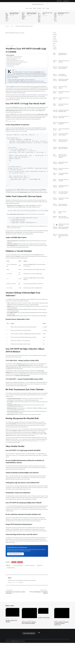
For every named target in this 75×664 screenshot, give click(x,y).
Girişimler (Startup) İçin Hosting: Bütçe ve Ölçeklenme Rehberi (63, 228)
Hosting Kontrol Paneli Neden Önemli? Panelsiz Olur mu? (63, 141)
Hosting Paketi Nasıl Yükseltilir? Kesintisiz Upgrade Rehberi (63, 80)
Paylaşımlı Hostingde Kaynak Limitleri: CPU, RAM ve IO (63, 148)
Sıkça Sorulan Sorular (10, 66)
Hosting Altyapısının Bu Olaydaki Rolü (13, 64)
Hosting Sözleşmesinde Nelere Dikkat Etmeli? (63, 163)
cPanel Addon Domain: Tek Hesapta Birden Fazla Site (62, 54)
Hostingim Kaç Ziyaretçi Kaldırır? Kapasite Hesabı (63, 225)
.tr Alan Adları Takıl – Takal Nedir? (47, 13)
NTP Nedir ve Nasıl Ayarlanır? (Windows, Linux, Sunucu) (32, 13)
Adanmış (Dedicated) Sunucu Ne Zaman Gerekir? (63, 186)
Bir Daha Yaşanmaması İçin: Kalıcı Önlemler (14, 63)
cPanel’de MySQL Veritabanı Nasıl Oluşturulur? (63, 92)
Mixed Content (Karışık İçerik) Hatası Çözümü (63, 105)
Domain (27, 8)
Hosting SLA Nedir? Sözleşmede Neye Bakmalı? (63, 199)
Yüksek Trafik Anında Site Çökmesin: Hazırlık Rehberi (62, 205)
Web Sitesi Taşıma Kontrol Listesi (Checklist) (63, 98)
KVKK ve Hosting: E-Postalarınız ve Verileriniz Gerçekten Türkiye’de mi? (61, 623)
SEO (54, 45)
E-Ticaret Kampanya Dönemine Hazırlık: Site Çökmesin (63, 134)
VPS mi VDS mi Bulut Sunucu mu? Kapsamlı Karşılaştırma (63, 193)
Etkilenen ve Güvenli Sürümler (12, 59)
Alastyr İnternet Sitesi (14, 582)
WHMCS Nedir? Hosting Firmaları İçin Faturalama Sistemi (63, 217)
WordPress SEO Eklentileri (44, 617)
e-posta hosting (20, 439)
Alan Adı (54, 32)
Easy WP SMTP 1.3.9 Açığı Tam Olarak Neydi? (14, 56)
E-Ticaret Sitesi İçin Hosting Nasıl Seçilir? (63, 129)
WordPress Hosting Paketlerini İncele (15, 553)
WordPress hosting (12, 429)
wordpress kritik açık (11, 567)
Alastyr (10, 577)
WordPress (34, 8)
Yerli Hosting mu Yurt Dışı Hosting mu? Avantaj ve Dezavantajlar (62, 156)
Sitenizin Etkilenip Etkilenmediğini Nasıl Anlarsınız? (15, 60)
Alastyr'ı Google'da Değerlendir (28, 633)
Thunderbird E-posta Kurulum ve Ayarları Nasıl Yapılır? (15, 592)
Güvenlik (54, 36)
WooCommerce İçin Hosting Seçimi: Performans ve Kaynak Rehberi (63, 235)
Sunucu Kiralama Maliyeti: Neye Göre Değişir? (63, 180)
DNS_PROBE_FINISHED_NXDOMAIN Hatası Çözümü (63, 111)
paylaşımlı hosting (20, 429)
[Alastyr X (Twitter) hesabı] (7, 8)
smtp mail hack (39, 565)
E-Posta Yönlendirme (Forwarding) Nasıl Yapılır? (62, 75)
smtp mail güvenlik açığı (29, 565)
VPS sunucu (39, 440)
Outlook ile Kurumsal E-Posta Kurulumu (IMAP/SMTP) (63, 68)
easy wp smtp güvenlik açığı (18, 565)
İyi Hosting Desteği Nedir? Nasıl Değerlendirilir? (63, 123)
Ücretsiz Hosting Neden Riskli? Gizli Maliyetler (63, 174)
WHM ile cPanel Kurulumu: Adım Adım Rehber (63, 61)
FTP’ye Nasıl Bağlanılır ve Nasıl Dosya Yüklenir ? (39, 592)
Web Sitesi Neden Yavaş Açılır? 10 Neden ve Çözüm (63, 13)
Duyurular (47, 8)
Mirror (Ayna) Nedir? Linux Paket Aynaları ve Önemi (14, 13)
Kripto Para (55, 39)
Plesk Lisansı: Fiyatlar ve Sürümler (62, 212)
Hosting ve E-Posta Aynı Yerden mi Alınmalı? (63, 169)
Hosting (30, 8)
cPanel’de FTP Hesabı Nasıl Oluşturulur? (62, 87)
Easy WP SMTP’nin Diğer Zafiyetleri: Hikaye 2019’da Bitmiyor (17, 62)
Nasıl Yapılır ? (39, 8)
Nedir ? (44, 8)
